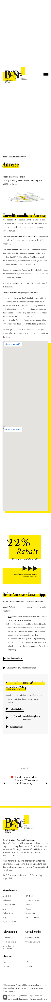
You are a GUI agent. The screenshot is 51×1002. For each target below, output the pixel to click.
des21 (15, 999)
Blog (4, 917)
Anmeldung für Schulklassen (8, 947)
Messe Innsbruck (10, 991)
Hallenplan (7, 900)
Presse (5, 962)
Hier (9, 616)
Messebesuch (14, 156)
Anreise (5, 909)
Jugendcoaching (9, 921)
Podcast (6, 966)
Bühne (28, 909)
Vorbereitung (8, 913)
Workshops (30, 913)
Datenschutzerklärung (38, 999)
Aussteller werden (32, 937)
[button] (4, 783)
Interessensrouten (10, 904)
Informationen (8, 937)
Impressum (23, 999)
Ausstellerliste (8, 896)
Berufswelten (31, 904)
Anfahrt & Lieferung (32, 942)
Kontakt (30, 966)
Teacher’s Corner (9, 942)
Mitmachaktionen (32, 917)
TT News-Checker (33, 900)
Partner (30, 962)
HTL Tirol (29, 896)
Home (5, 156)
